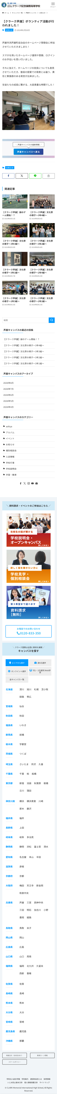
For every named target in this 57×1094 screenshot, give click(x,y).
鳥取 (21, 927)
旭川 (29, 689)
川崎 (41, 801)
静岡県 (9, 846)
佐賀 (21, 983)
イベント (10, 438)
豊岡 (21, 917)
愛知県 (9, 857)
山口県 (9, 956)
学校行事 (10, 462)
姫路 (29, 917)
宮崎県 (9, 1021)
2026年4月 (8, 406)
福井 (21, 818)
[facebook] (20, 483)
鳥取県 (9, 927)
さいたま (24, 764)
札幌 (36, 689)
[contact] (36, 483)
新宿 (21, 783)
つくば (22, 753)
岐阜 (21, 837)
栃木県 (9, 744)
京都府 (9, 876)
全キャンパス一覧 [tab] (17, 679)
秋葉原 (37, 783)
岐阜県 (9, 837)
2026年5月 (8, 400)
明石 (29, 909)
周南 (29, 956)
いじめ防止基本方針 (14, 1082)
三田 (21, 909)
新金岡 (39, 885)
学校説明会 (11, 468)
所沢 (33, 764)
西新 (21, 973)
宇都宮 (22, 744)
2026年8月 (8, 382)
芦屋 (21, 902)
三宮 (29, 902)
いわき (22, 725)
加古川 (37, 909)
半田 (38, 857)
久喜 (41, 764)
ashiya (9, 426)
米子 (29, 927)
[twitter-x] (24, 483)
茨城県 (9, 753)
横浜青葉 (31, 801)
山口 (21, 956)
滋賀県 (9, 866)
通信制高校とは (36, 1079)
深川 (21, 689)
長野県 (9, 827)
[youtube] (32, 483)
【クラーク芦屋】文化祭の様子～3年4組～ (23, 345)
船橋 (34, 773)
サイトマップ (45, 1082)
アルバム (10, 432)
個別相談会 (11, 450)
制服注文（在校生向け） (14, 1055)
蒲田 (29, 790)
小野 (46, 909)
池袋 (29, 783)
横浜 (21, 801)
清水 (46, 846)
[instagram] (28, 483)
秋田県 (9, 715)
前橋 (21, 734)
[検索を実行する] (52, 320)
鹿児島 (22, 1031)
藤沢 (29, 808)
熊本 (21, 1002)
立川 (21, 790)
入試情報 (10, 456)
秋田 (21, 715)
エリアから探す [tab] (18, 662)
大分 (21, 1012)
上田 (21, 827)
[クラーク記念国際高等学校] (20, 5)
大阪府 (9, 885)
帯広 (29, 696)
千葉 (21, 773)
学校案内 (25, 1079)
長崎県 (9, 993)
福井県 (9, 818)
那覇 (21, 1040)
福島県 (9, 725)
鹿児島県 (10, 1031)
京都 (21, 876)
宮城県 (9, 706)
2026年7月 (8, 388)
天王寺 (30, 885)
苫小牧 (44, 689)
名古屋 (22, 857)
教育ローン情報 (42, 1055)
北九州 (30, 965)
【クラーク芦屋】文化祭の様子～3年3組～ (23, 351)
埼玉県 (9, 764)
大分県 (9, 1012)
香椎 (29, 973)
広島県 (9, 946)
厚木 (21, 808)
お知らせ (9, 30)
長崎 (21, 993)
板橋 (46, 783)
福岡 (21, 965)
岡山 (21, 937)
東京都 (9, 783)
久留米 (39, 965)
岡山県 (9, 937)
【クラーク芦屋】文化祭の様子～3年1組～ (23, 363)
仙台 (21, 706)
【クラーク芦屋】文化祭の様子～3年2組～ (23, 357)
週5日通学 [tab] (42, 662)
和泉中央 (24, 893)
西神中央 (38, 902)
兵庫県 (9, 902)
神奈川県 (10, 801)
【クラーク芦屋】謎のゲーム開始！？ (21, 339)
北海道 (9, 689)
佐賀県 (9, 983)
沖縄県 (9, 1040)
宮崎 (21, 1021)
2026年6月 (8, 394)
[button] (53, 5)
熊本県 (9, 1002)
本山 (31, 857)
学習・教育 (11, 474)
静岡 (21, 846)
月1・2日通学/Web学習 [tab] (42, 671)
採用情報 (47, 1079)
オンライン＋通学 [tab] (18, 671)
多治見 (30, 837)
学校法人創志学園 (13, 1079)
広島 (21, 946)
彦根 (21, 866)
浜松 (29, 846)
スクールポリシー (15, 1062)
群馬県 (9, 734)
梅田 (21, 885)
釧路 (21, 696)
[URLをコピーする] (49, 176)
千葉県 (9, 773)
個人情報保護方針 (31, 1082)
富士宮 (37, 846)
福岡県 (9, 965)
